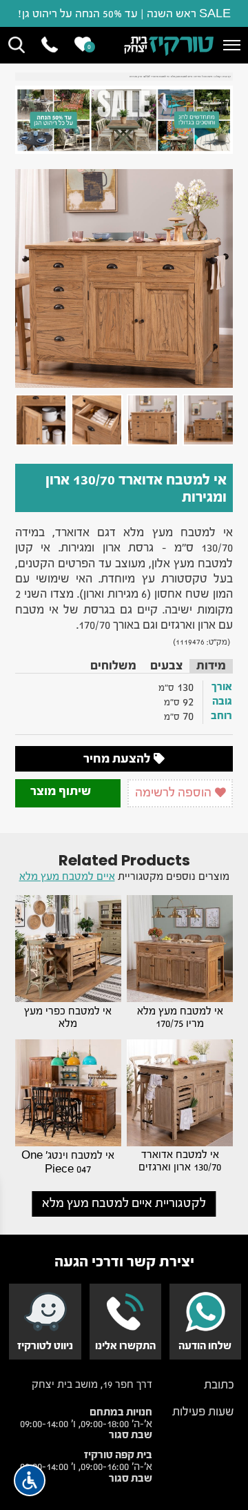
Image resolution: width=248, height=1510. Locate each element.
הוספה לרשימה (174, 792)
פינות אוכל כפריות (203, 76)
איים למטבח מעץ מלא (181, 76)
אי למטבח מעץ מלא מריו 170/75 (180, 1017)
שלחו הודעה (204, 1346)
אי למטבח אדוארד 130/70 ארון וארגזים (179, 1160)
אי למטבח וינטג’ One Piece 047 (67, 1162)
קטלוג (217, 76)
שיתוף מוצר (62, 791)
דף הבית (227, 76)
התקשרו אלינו (125, 1346)
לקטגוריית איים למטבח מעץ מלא (124, 1203)
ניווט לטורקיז (45, 1346)
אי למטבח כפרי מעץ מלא (68, 1017)
